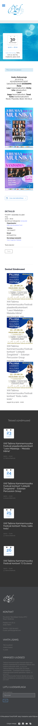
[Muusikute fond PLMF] (16, 10)
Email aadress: (7, 692)
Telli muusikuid (7, 645)
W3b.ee (35, 716)
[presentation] (20, 286)
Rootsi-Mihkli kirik (10, 498)
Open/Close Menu (3, 5)
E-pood (5, 650)
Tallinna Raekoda (10, 458)
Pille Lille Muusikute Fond (14, 225)
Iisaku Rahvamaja (11, 53)
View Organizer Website (14, 240)
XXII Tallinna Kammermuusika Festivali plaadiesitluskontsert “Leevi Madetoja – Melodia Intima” (19, 307)
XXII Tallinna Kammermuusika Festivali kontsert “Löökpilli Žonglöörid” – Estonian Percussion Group (19, 352)
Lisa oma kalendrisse (16, 198)
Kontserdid (24, 221)
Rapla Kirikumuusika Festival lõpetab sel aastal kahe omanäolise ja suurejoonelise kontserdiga (18, 677)
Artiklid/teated (7, 647)
